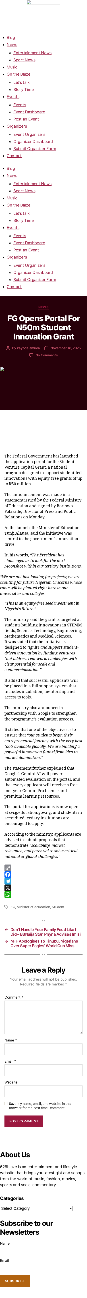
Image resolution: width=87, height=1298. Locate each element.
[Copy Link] (43, 868)
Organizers (17, 126)
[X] (43, 888)
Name (10, 1040)
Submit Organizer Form (34, 148)
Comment (13, 997)
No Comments (46, 355)
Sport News (24, 60)
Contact (14, 155)
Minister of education (33, 907)
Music (12, 67)
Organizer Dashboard (33, 141)
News (12, 44)
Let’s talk (21, 82)
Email (10, 1061)
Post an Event (26, 119)
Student (58, 907)
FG (13, 907)
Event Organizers (29, 134)
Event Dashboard (29, 112)
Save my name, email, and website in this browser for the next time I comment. (40, 1106)
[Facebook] (43, 874)
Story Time (23, 89)
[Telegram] (43, 881)
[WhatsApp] (43, 894)
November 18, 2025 (65, 348)
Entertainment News (32, 52)
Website (10, 1082)
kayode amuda (28, 348)
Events (13, 96)
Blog (11, 37)
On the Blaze (18, 74)
